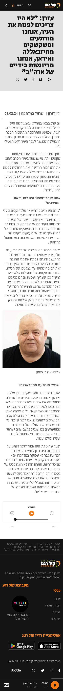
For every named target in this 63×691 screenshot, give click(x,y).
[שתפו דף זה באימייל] (40, 80)
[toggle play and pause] (31, 513)
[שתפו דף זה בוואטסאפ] (17, 80)
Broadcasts (43, 544)
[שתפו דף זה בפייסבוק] (33, 80)
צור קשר (55, 619)
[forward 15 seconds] (11, 513)
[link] (49, 643)
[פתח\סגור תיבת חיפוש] (29, 5)
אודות (57, 599)
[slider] (15, 519)
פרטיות (56, 612)
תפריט (19, 5)
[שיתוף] (49, 80)
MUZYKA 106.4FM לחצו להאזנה (18, 616)
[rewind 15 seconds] (51, 513)
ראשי (57, 544)
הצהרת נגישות (52, 605)
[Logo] (52, 5)
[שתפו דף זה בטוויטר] (25, 80)
